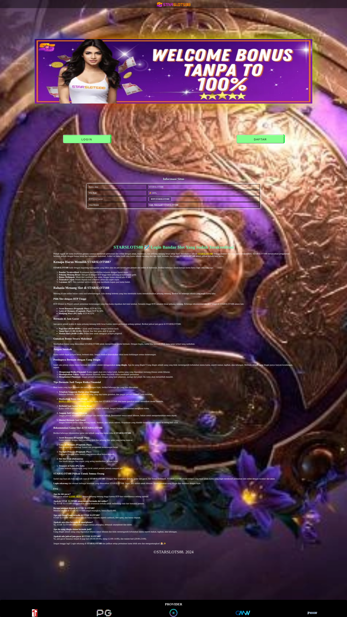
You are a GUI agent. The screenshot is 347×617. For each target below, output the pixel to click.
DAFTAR (260, 139)
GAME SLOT (75, 496)
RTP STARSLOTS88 (160, 199)
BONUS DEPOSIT (68, 401)
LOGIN (87, 139)
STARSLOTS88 (205, 254)
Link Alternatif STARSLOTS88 (163, 205)
